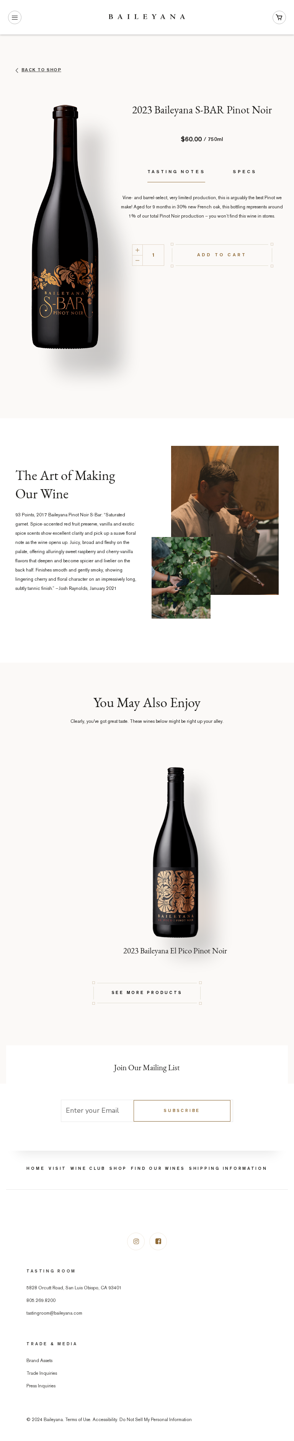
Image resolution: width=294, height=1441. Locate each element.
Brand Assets (39, 1361)
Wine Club (88, 1169)
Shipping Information (228, 1169)
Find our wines (158, 1169)
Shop (118, 1169)
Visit (58, 1169)
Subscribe (182, 1111)
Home (35, 1169)
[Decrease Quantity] (137, 260)
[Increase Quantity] (137, 249)
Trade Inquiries (41, 1374)
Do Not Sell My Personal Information (155, 1420)
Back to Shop (41, 69)
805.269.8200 (41, 1301)
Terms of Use (77, 1420)
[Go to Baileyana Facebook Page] (158, 1241)
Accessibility (105, 1420)
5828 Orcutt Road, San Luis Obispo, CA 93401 (74, 1288)
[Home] (147, 17)
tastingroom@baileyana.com (54, 1314)
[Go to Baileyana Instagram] (135, 1241)
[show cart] (279, 17)
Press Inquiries (41, 1386)
